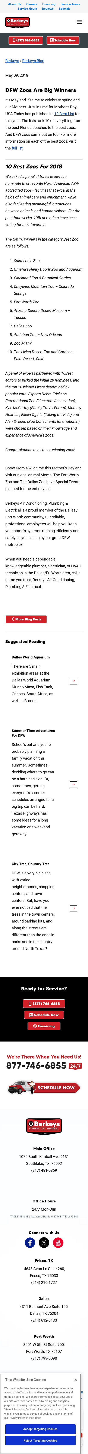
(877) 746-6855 (27, 40)
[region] (40, 1413)
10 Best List (64, 113)
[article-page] (73, 681)
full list (17, 148)
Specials (64, 9)
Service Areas (70, 4)
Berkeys (12, 60)
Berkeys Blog (33, 60)
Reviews (48, 9)
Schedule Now (65, 40)
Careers (31, 4)
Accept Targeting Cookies (40, 1429)
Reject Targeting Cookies (40, 1440)
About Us (14, 4)
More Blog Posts (28, 619)
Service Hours (27, 9)
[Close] (75, 1380)
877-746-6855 (36, 1065)
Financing (49, 4)
